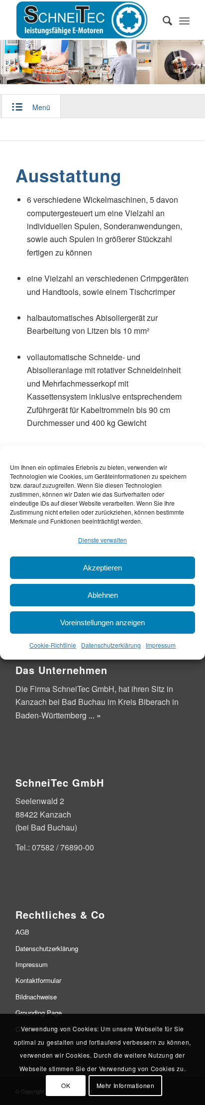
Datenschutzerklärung (111, 645)
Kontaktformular (38, 980)
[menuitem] (162, 20)
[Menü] (184, 20)
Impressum (161, 645)
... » (95, 715)
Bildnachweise (36, 996)
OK (65, 1085)
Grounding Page (38, 1012)
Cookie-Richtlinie (52, 645)
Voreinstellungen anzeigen (102, 622)
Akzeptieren (102, 567)
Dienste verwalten (102, 540)
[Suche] (162, 20)
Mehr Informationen (126, 1085)
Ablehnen (103, 595)
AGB (22, 932)
